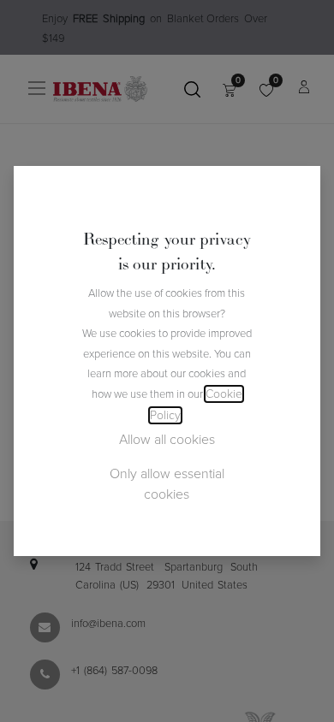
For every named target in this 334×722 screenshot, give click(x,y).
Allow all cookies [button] (167, 439)
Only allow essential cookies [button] (167, 484)
